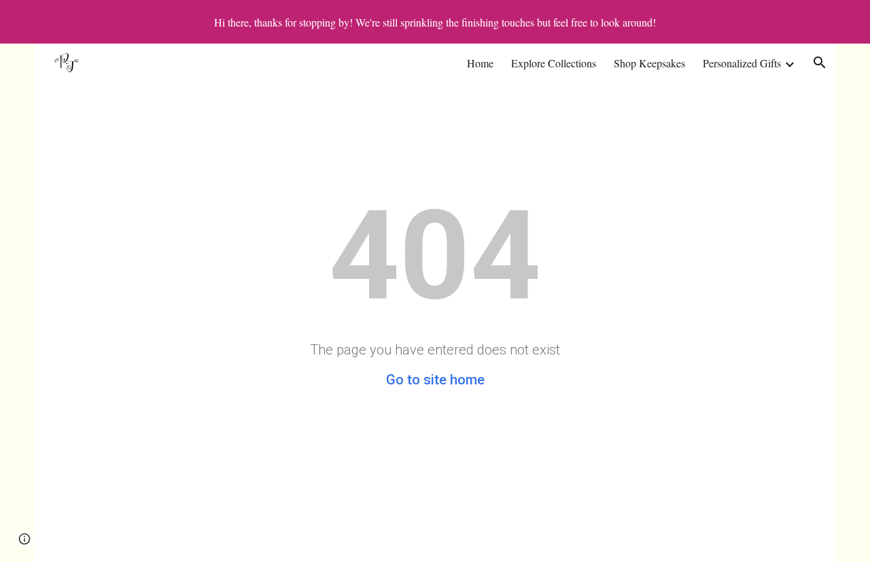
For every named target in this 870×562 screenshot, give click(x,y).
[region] (435, 22)
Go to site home (435, 379)
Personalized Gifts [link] (742, 63)
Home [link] (480, 63)
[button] (819, 62)
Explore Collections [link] (553, 63)
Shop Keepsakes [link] (649, 63)
